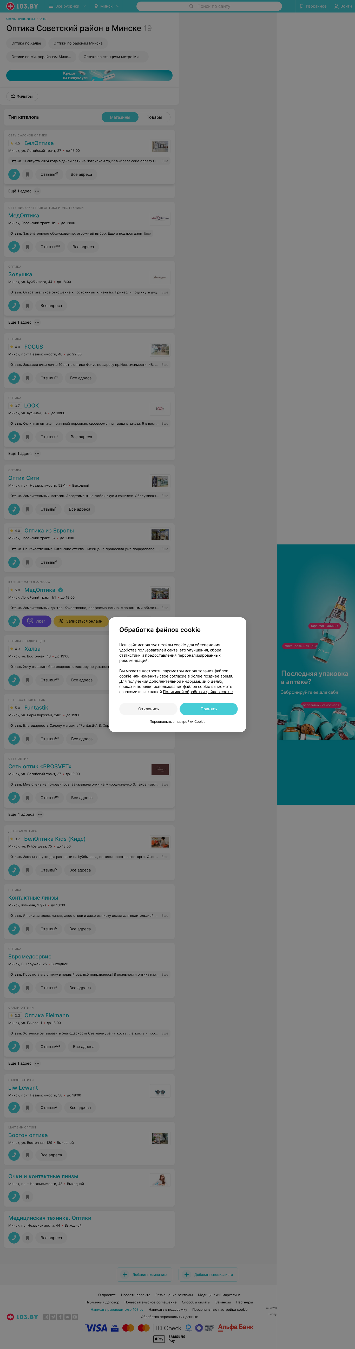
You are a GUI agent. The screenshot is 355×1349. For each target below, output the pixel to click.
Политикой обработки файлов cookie (198, 691)
